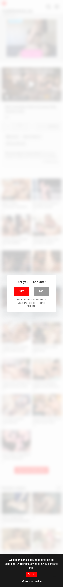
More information (32, 581)
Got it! (31, 574)
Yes (21, 291)
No (41, 291)
